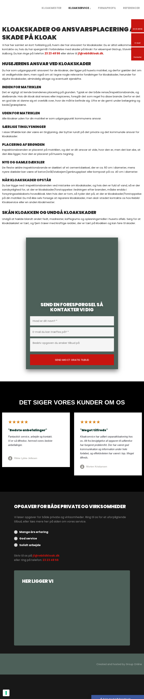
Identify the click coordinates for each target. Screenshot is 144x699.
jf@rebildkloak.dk (90, 53)
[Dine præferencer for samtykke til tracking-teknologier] (6, 693)
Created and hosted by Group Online (119, 664)
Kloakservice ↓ (79, 8)
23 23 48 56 (52, 53)
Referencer (131, 8)
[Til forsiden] (18, 6)
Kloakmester (51, 8)
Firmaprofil (107, 8)
